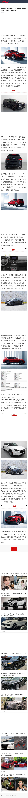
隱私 (13, 795)
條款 (11, 795)
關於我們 (2, 795)
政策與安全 (7, 795)
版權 (15, 795)
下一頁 (14, 548)
